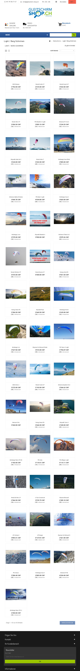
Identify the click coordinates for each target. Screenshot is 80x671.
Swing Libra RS (64, 272)
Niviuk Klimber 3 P (16, 272)
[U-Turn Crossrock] (40, 481)
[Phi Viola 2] (16, 557)
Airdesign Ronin (64, 309)
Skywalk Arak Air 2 (16, 159)
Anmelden (63, 2)
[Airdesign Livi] (16, 331)
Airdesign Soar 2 (64, 197)
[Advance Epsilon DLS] (64, 369)
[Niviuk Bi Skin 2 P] (16, 481)
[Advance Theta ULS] (64, 218)
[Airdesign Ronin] (64, 294)
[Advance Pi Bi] (64, 557)
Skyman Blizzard (64, 497)
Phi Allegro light (64, 460)
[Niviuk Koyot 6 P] (64, 68)
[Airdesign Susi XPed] (64, 143)
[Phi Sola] (40, 444)
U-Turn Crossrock (40, 497)
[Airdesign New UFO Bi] (16, 444)
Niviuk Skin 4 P (16, 122)
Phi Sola (40, 460)
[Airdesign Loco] (16, 218)
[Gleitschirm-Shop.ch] (40, 13)
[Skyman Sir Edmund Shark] (40, 331)
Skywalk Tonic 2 (64, 422)
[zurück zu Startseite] (50, 41)
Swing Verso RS (15, 309)
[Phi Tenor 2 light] (64, 331)
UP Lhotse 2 (16, 535)
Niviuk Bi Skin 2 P (16, 497)
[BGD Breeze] (16, 68)
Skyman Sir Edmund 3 (64, 535)
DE (46, 2)
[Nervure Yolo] (16, 406)
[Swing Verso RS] (16, 294)
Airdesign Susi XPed (64, 159)
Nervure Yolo (16, 422)
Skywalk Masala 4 (40, 234)
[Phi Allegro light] (64, 444)
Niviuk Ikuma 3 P (39, 272)
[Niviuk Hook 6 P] (40, 369)
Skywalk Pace (40, 309)
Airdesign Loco (16, 234)
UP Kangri (40, 535)
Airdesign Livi (16, 347)
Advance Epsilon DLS (64, 385)
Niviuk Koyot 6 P (64, 84)
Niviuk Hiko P (40, 159)
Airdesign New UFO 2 (16, 610)
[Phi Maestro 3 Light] (40, 106)
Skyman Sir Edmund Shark (40, 347)
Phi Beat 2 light (40, 197)
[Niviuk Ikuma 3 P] (40, 256)
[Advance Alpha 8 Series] (16, 181)
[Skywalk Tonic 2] (64, 406)
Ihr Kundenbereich (12, 643)
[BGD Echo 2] (16, 369)
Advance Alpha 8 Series (16, 197)
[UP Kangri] (40, 519)
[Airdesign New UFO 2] (16, 594)
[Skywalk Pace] (40, 294)
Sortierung (54, 50)
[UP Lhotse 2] (16, 519)
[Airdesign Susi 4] (40, 557)
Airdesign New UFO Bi (16, 460)
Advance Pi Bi (64, 572)
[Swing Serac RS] (40, 406)
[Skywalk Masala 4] (40, 218)
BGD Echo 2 (16, 385)
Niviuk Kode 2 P (40, 84)
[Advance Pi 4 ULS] (64, 106)
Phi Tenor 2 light (64, 347)
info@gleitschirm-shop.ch (31, 2)
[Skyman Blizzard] (64, 481)
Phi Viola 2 (16, 572)
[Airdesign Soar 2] (64, 181)
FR (43, 2)
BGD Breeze (16, 84)
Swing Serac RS (40, 422)
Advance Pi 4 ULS (64, 122)
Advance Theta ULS (64, 234)
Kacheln (6, 50)
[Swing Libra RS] (64, 256)
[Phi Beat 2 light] (40, 181)
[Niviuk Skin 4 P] (16, 106)
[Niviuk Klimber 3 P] (16, 256)
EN (49, 2)
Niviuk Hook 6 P (40, 385)
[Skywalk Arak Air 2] (16, 143)
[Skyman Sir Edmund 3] (64, 519)
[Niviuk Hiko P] (40, 143)
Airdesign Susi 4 (40, 572)
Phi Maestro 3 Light (40, 122)
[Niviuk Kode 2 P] (40, 68)
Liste (9, 50)
